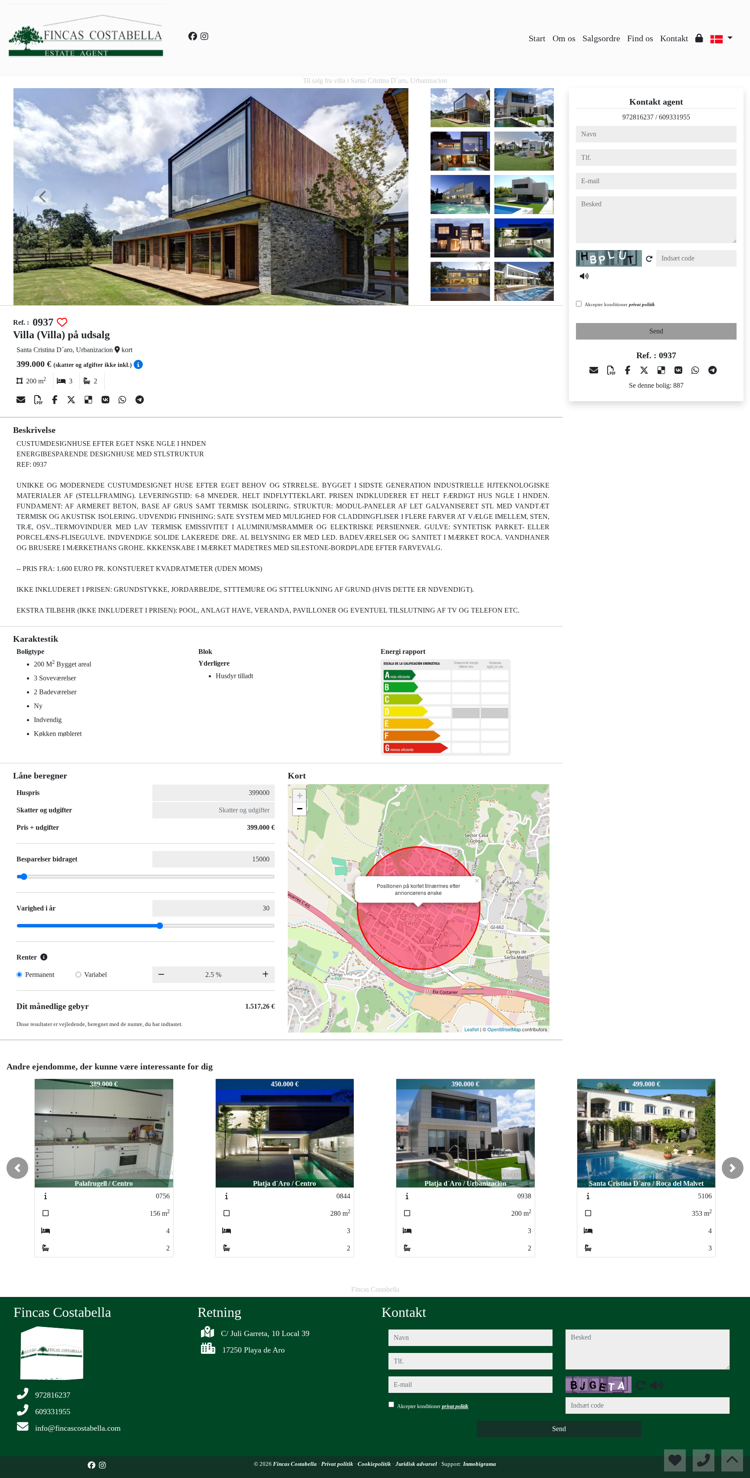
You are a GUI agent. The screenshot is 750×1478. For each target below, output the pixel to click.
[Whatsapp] (123, 400)
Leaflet (471, 1029)
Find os (640, 38)
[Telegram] (139, 400)
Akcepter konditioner (620, 304)
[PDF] (39, 400)
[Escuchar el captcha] (584, 276)
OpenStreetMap (504, 1029)
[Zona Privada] (699, 38)
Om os (564, 38)
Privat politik (338, 1464)
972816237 (638, 117)
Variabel (95, 974)
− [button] (300, 808)
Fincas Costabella (295, 1464)
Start (537, 38)
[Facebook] (192, 36)
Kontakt (674, 38)
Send (656, 331)
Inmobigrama (479, 1464)
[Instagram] (204, 36)
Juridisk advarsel (416, 1464)
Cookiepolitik (375, 1464)
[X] (72, 400)
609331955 (674, 117)
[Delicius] (90, 400)
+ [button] (300, 795)
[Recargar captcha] (649, 258)
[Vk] (107, 400)
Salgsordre (601, 38)
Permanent (39, 974)
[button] (17, 1168)
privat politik (642, 304)
